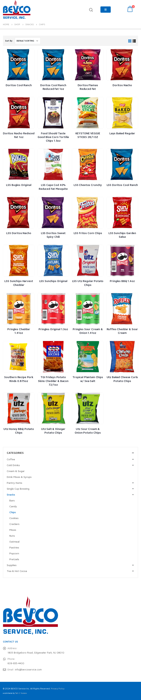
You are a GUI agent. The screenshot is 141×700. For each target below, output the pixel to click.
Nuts (12, 535)
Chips (12, 512)
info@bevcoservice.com (28, 669)
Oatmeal (14, 541)
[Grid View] (130, 41)
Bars (12, 500)
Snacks (11, 494)
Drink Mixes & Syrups (19, 476)
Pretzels (14, 559)
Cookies (14, 518)
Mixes (12, 529)
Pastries (14, 547)
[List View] (134, 41)
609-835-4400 (16, 663)
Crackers (14, 523)
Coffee (11, 459)
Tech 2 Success (21, 693)
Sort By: (9, 41)
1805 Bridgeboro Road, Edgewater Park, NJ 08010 (36, 652)
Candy (13, 506)
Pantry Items (14, 482)
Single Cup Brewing (18, 488)
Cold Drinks (13, 465)
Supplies (12, 565)
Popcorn (14, 553)
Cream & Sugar (16, 471)
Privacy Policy (57, 688)
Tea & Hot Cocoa (17, 570)
